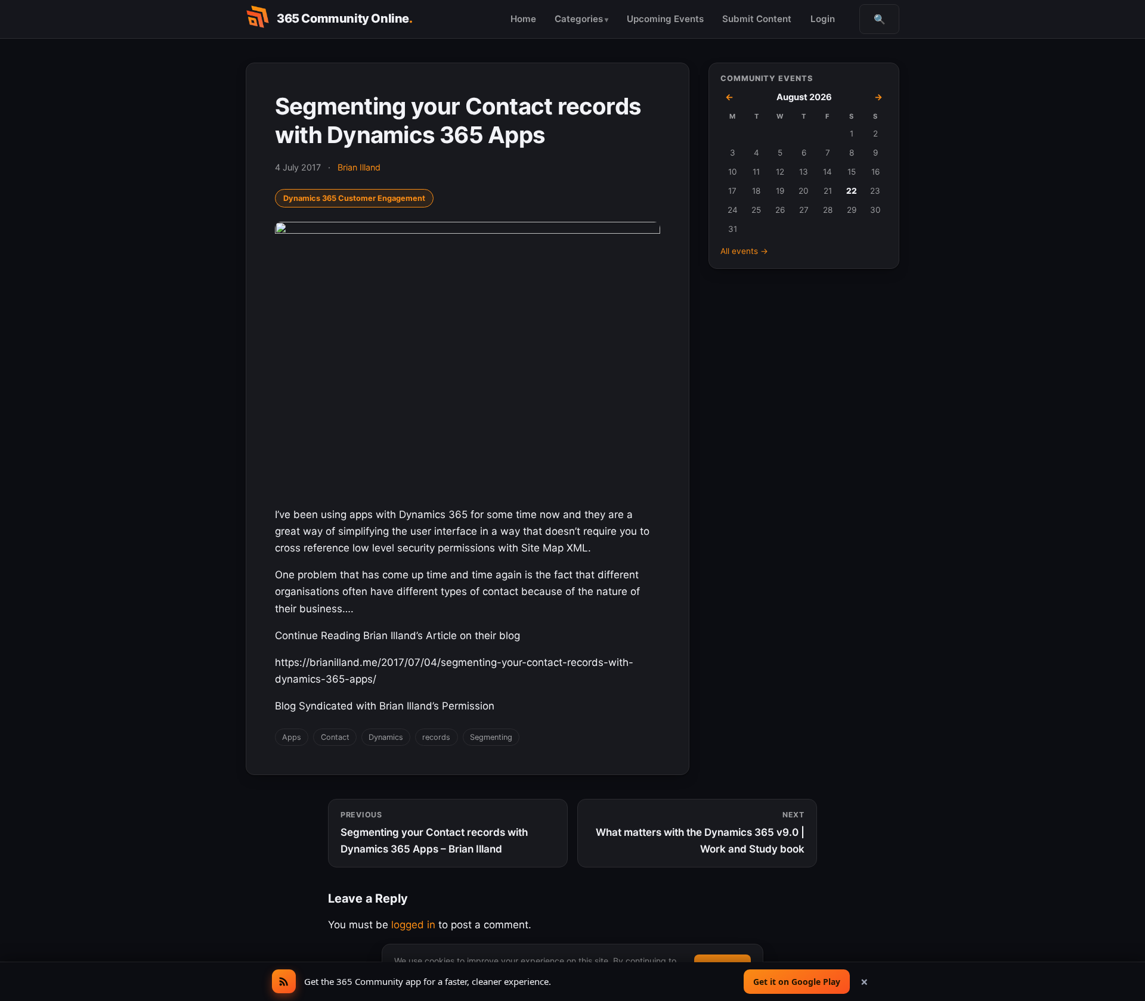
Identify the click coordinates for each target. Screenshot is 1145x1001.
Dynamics (386, 737)
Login (822, 18)
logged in (413, 925)
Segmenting (491, 737)
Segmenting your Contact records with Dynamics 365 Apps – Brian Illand (434, 832)
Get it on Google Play (796, 981)
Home (523, 18)
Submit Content (756, 18)
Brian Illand (359, 167)
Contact (335, 737)
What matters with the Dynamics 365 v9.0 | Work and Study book (700, 832)
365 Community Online (345, 18)
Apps (291, 737)
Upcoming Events (665, 18)
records (436, 737)
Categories (579, 18)
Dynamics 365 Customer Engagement (354, 198)
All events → (744, 251)
